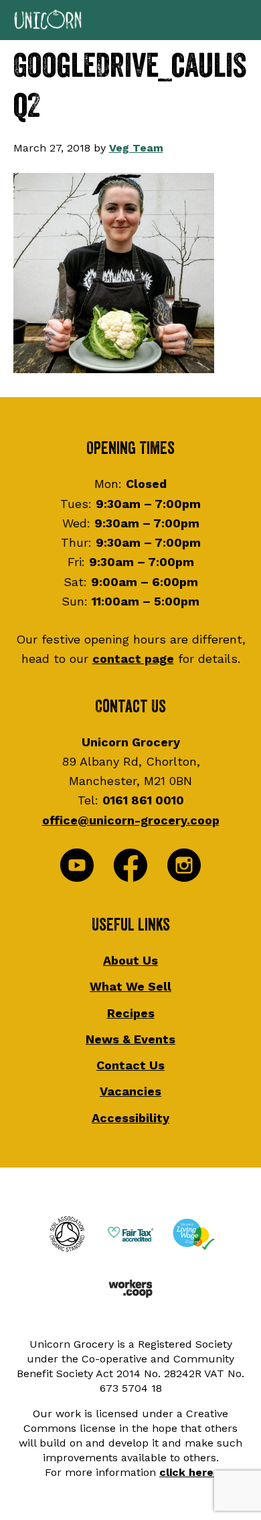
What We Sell (130, 986)
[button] (130, 20)
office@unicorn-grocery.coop (131, 820)
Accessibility (130, 1118)
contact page (133, 659)
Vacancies (130, 1091)
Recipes (131, 1013)
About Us (130, 960)
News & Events (130, 1039)
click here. (187, 1472)
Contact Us (130, 1065)
